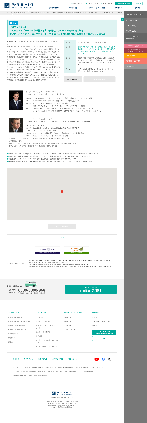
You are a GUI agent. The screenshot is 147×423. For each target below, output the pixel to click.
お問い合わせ (107, 3)
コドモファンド (41, 318)
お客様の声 (11, 338)
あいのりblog (28, 359)
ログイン (138, 3)
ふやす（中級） (131, 26)
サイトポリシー (17, 367)
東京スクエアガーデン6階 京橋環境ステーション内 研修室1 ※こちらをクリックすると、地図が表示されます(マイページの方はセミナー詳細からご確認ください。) (97, 50)
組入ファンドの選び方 (43, 332)
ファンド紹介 (73, 8)
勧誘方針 (27, 367)
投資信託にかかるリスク (55, 371)
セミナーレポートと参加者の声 (133, 37)
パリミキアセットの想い (15, 318)
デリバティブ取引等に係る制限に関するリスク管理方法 (29, 371)
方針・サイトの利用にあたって (102, 322)
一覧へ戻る (62, 237)
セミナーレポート (69, 330)
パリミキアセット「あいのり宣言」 (19, 322)
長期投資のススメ (13, 334)
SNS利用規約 (49, 367)
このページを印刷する (73, 79)
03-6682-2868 (60, 403)
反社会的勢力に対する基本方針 (64, 367)
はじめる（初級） (132, 21)
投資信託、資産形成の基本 (16, 326)
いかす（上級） (131, 31)
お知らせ (16, 359)
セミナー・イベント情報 (96, 8)
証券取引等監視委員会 (19, 375)
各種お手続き (78, 3)
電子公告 (95, 326)
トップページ (8, 13)
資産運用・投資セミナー (20, 13)
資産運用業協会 (88, 371)
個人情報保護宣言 (37, 367)
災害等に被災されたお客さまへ (37, 375)
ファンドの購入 (131, 56)
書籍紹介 (11, 342)
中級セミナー (68, 322)
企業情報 (137, 8)
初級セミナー (68, 318)
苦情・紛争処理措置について (73, 371)
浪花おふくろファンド (43, 322)
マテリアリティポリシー (99, 367)
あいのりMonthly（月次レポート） (47, 346)
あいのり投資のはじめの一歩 (17, 330)
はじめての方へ (54, 8)
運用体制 (39, 336)
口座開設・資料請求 (91, 289)
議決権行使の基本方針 (82, 367)
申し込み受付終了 (99, 79)
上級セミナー (68, 326)
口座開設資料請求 (123, 3)
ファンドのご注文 (104, 332)
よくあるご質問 (93, 3)
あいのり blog (119, 8)
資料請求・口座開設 (133, 61)
